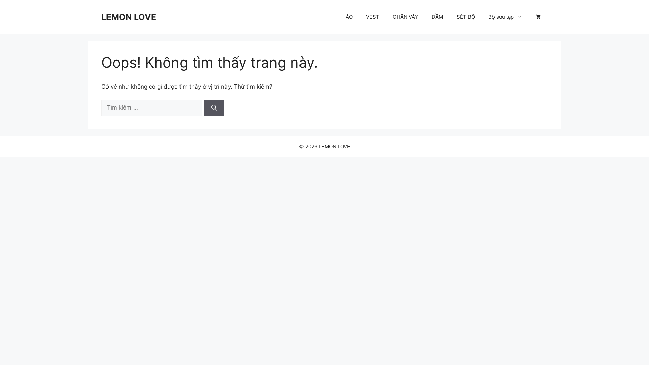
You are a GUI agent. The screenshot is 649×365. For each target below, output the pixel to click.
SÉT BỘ (466, 17)
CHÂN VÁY (405, 17)
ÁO (349, 17)
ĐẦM (437, 17)
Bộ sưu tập (501, 17)
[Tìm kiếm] (214, 108)
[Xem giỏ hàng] (538, 17)
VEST (372, 17)
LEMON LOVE (128, 17)
